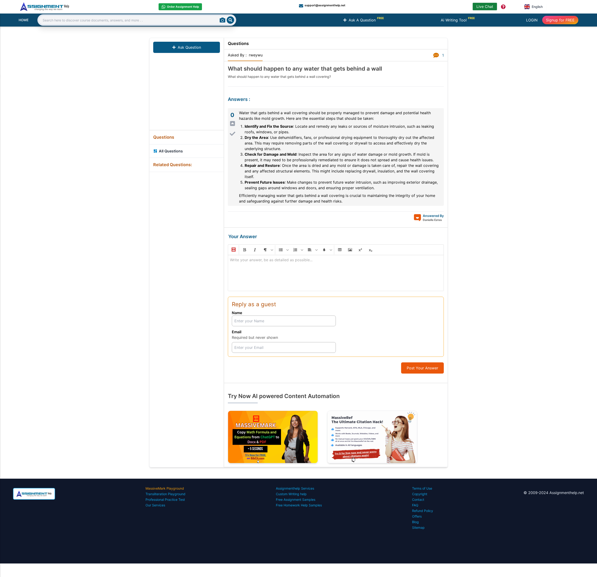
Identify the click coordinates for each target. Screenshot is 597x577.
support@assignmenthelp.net (325, 5)
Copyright (419, 494)
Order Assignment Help (183, 6)
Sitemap (418, 527)
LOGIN (532, 20)
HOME (23, 20)
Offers (417, 516)
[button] (233, 249)
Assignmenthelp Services (295, 488)
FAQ (415, 505)
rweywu (256, 55)
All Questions (171, 151)
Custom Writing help (291, 494)
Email (236, 332)
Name (237, 312)
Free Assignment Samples (295, 499)
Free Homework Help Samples (299, 505)
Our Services (155, 505)
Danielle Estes (432, 220)
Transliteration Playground (165, 494)
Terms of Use (422, 488)
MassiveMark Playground (165, 488)
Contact (418, 499)
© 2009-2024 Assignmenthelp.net (554, 492)
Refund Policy (422, 511)
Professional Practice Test (165, 499)
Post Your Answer (422, 368)
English (537, 7)
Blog (415, 522)
